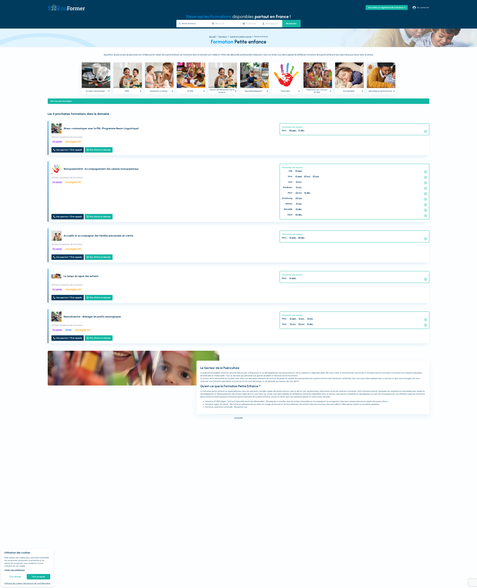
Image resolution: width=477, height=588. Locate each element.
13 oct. (299, 187)
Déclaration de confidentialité (36, 583)
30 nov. (316, 176)
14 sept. (292, 238)
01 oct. (299, 182)
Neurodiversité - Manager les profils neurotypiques (92, 316)
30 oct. (301, 324)
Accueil (212, 36)
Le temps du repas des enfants (81, 276)
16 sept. (292, 278)
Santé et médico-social (240, 36)
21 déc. (307, 193)
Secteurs (223, 36)
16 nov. (310, 318)
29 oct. (307, 176)
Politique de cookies (13, 583)
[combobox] (195, 23)
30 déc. (298, 214)
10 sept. (298, 171)
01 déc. (310, 324)
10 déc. (299, 209)
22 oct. (299, 193)
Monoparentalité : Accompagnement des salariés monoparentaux (101, 168)
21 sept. (298, 176)
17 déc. (301, 130)
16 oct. (302, 318)
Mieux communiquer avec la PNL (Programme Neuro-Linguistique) (101, 128)
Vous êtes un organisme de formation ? (386, 7)
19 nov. (299, 203)
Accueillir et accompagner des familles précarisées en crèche (98, 235)
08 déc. (301, 238)
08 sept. (293, 130)
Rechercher (291, 23)
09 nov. (299, 198)
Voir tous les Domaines (61, 101)
